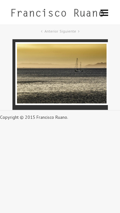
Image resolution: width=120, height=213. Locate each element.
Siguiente (68, 31)
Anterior (51, 31)
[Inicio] (57, 14)
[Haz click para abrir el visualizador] (61, 103)
